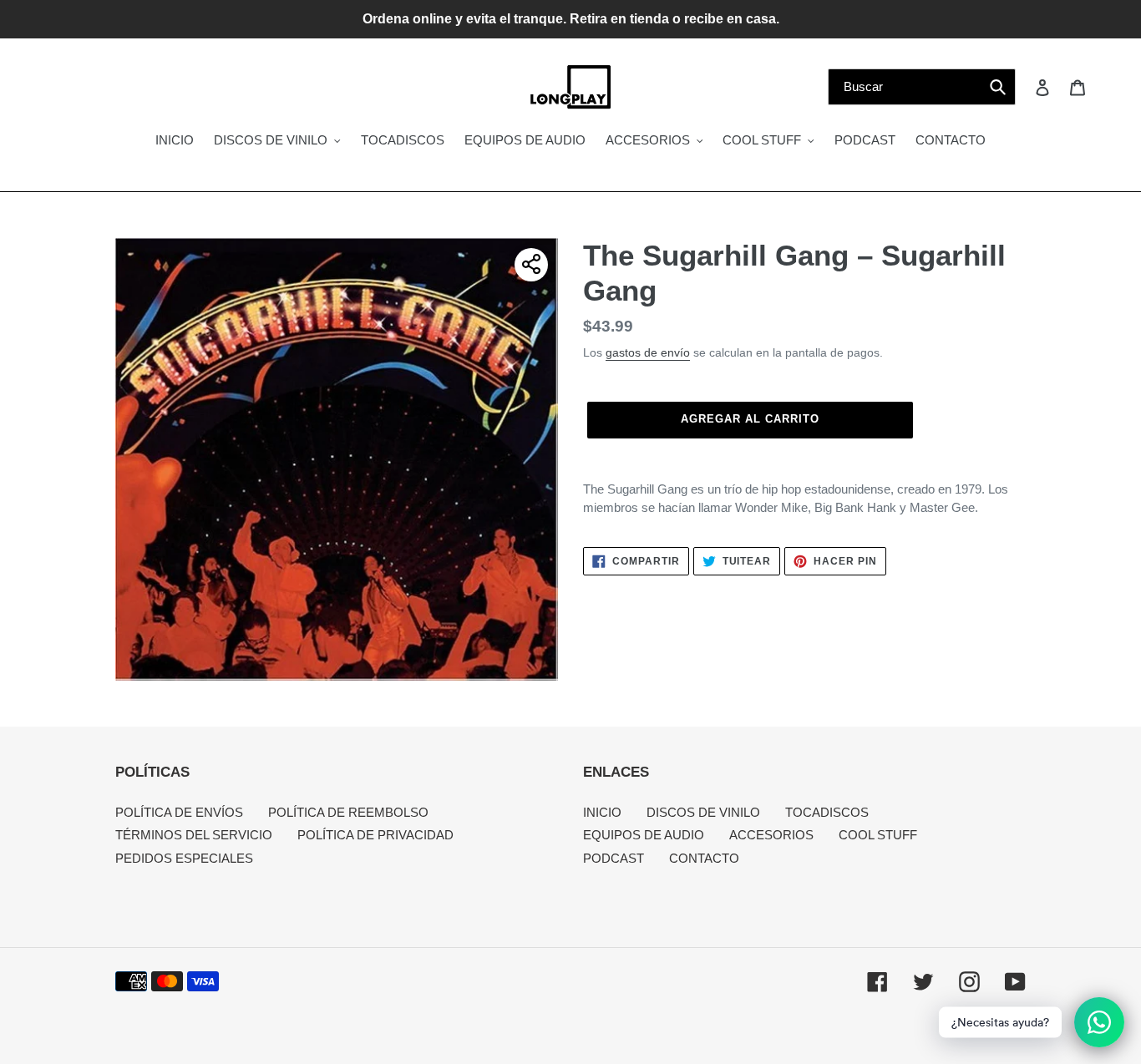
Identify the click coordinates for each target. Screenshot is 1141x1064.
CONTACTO (704, 858)
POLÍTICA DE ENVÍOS (179, 812)
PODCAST (613, 858)
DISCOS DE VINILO (703, 812)
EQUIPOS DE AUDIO (643, 835)
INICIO (602, 812)
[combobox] (922, 86)
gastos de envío (648, 352)
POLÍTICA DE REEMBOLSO (348, 812)
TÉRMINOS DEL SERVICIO (193, 835)
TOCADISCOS (827, 812)
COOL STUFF (878, 835)
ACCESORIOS (771, 835)
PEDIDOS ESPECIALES (184, 858)
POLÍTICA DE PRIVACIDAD (375, 835)
